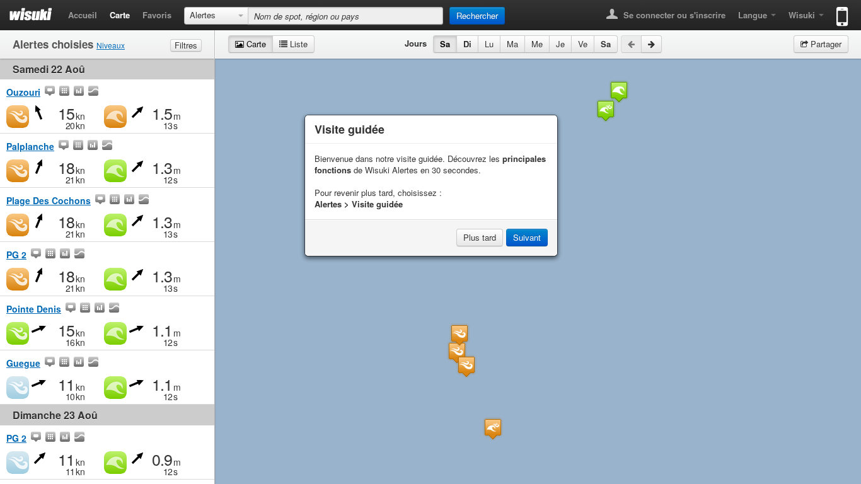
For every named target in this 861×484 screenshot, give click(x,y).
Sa (445, 44)
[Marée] (93, 92)
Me (537, 44)
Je (560, 44)
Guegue (23, 363)
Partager (824, 44)
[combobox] (216, 16)
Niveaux (110, 45)
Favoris (156, 15)
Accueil (82, 15)
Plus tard (479, 237)
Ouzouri (23, 92)
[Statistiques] (79, 92)
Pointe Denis (33, 308)
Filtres (186, 45)
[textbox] (345, 16)
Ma (512, 44)
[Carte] (50, 92)
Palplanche (30, 146)
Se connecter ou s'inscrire (673, 15)
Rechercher (477, 15)
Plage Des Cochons (48, 200)
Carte (120, 15)
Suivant (527, 237)
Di (467, 44)
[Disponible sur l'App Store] (839, 11)
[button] (493, 429)
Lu (489, 44)
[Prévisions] (64, 92)
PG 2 (16, 254)
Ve (582, 44)
